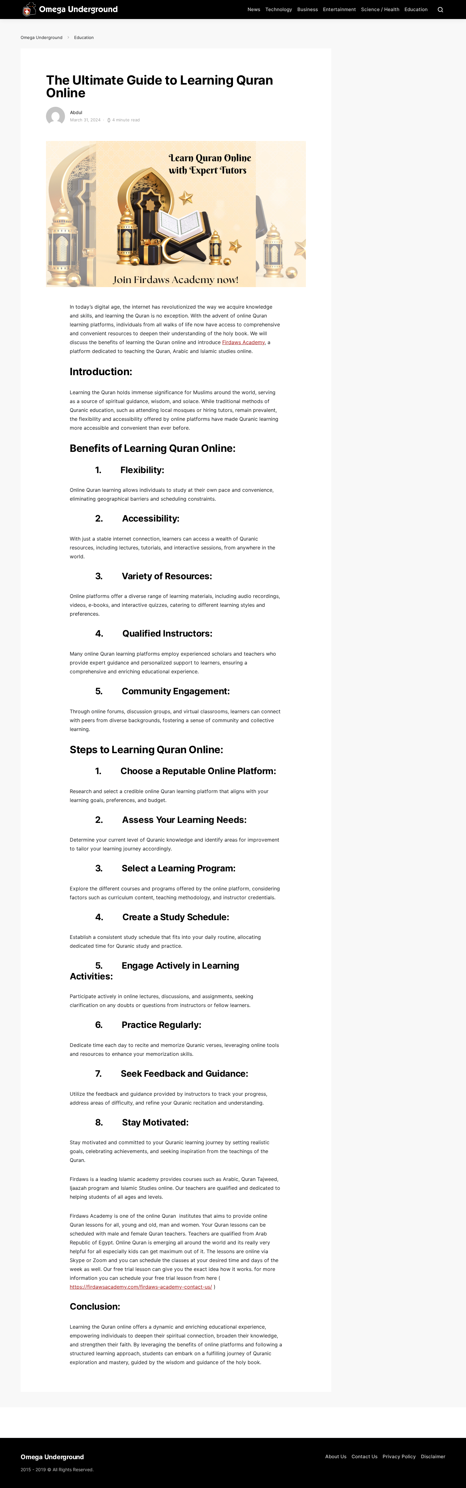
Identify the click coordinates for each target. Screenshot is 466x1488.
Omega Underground (41, 37)
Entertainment (339, 9)
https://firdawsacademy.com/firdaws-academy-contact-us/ (141, 1287)
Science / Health (380, 9)
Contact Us (365, 1456)
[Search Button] (440, 9)
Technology (278, 9)
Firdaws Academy (243, 342)
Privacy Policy (399, 1456)
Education (416, 9)
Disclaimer (433, 1456)
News (254, 9)
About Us (335, 1456)
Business (307, 9)
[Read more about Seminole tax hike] (55, 115)
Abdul (76, 112)
